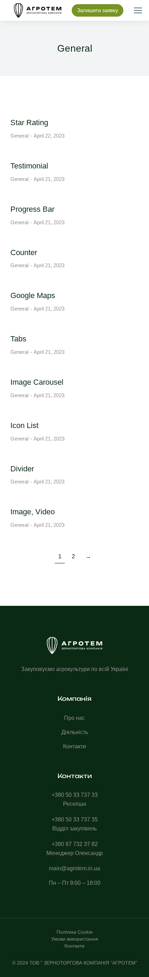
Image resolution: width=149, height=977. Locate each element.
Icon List (24, 425)
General (19, 136)
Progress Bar (32, 209)
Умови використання (74, 939)
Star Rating (29, 122)
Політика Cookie (74, 932)
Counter (23, 252)
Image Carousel (36, 382)
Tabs (18, 338)
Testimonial (29, 166)
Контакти (74, 946)
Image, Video (32, 511)
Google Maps (32, 295)
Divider (22, 468)
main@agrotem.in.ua (74, 868)
